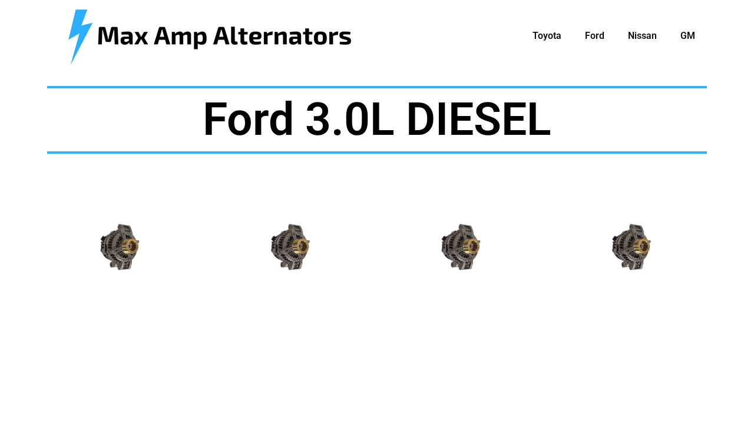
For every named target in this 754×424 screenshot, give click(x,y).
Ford (594, 35)
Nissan (642, 35)
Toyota (547, 35)
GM (687, 35)
